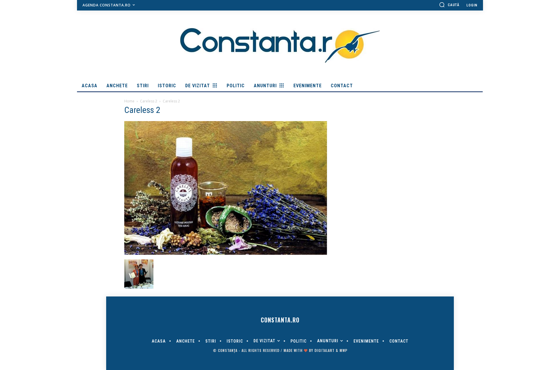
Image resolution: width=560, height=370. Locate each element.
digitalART (324, 350)
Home (129, 101)
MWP (343, 350)
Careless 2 (148, 101)
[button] (449, 5)
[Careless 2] (225, 253)
